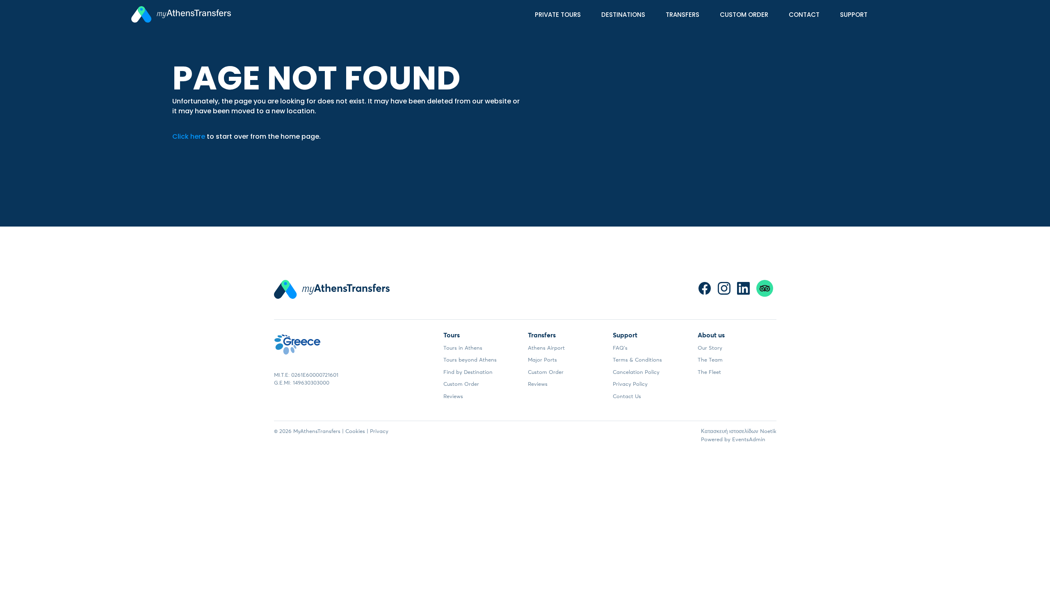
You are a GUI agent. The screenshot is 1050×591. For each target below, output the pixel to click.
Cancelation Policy (636, 372)
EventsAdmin (748, 439)
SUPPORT (853, 14)
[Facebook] (704, 288)
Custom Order (461, 383)
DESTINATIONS (623, 14)
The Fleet (709, 372)
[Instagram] (724, 288)
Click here (188, 136)
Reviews (453, 396)
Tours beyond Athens (470, 359)
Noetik (768, 431)
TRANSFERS (682, 14)
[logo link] (297, 349)
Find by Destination (468, 372)
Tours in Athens (462, 347)
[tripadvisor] (764, 288)
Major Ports (542, 359)
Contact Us (627, 396)
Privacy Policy (630, 383)
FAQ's (620, 347)
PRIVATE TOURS (558, 14)
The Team (710, 359)
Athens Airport (546, 347)
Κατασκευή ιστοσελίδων (729, 431)
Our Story (710, 347)
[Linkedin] (743, 288)
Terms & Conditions (637, 359)
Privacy (379, 431)
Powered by (715, 439)
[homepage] (181, 15)
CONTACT (804, 14)
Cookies (355, 431)
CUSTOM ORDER (744, 14)
